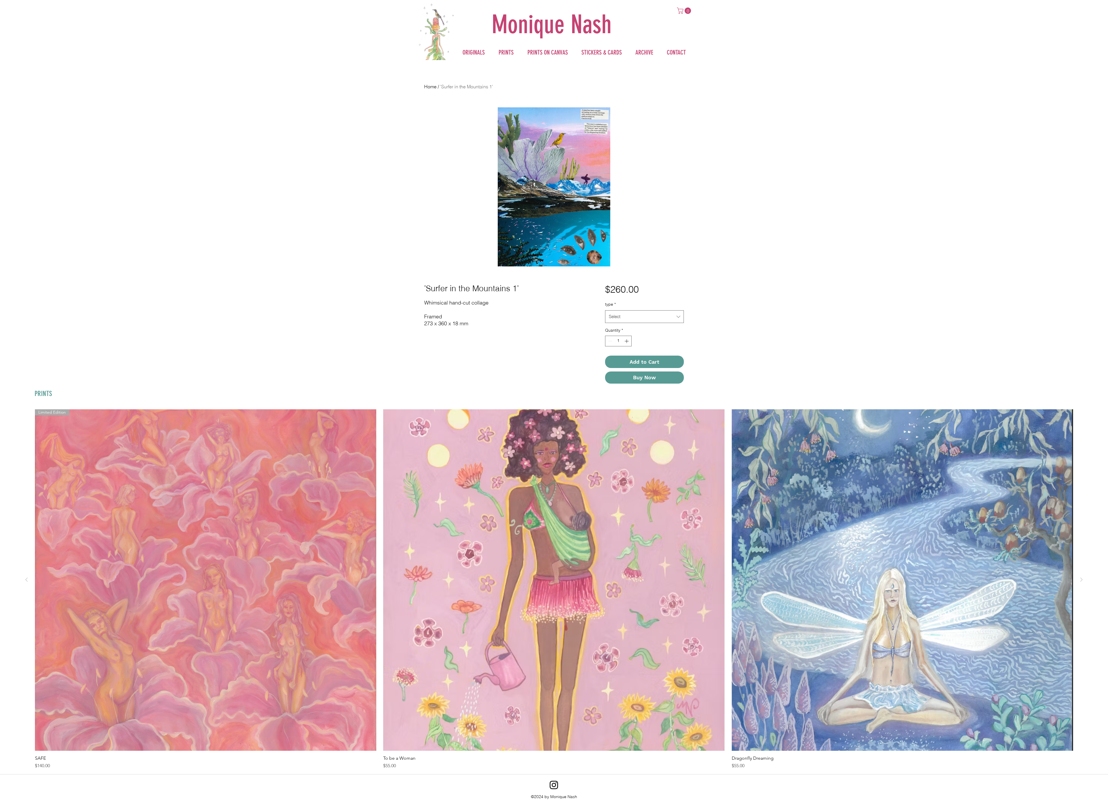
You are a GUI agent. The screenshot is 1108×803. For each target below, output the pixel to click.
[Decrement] (609, 341)
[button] (684, 11)
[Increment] (627, 341)
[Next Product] (1081, 579)
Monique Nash (552, 25)
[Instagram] (553, 785)
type (610, 304)
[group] (554, 589)
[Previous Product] (26, 579)
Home (430, 86)
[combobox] (644, 316)
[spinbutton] (618, 341)
